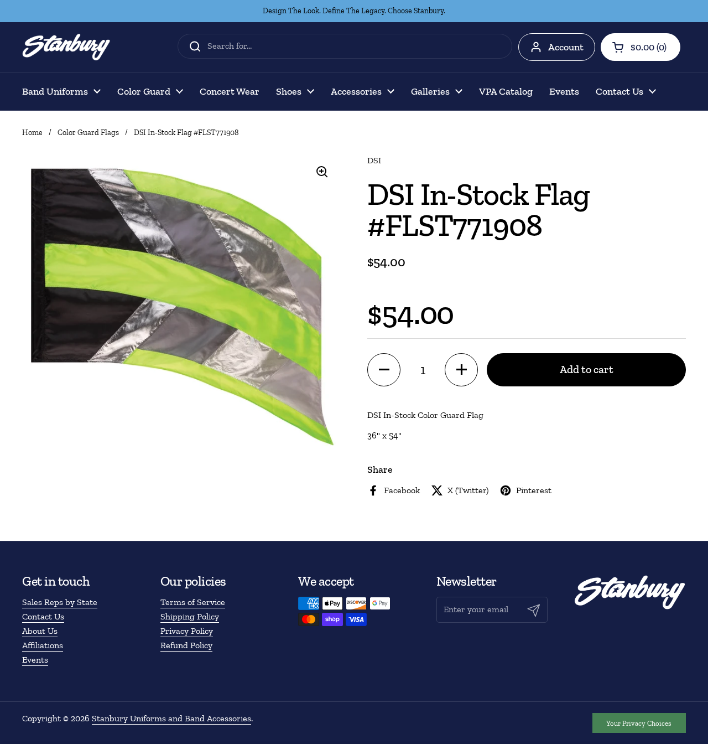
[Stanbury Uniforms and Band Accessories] (66, 47)
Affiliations (42, 645)
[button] (640, 47)
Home (32, 132)
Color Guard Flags (88, 132)
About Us (40, 631)
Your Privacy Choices (638, 723)
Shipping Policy (189, 616)
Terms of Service (192, 602)
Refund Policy (186, 645)
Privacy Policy (186, 631)
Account (566, 47)
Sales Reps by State (59, 602)
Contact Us (43, 616)
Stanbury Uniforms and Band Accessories (171, 718)
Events (35, 659)
